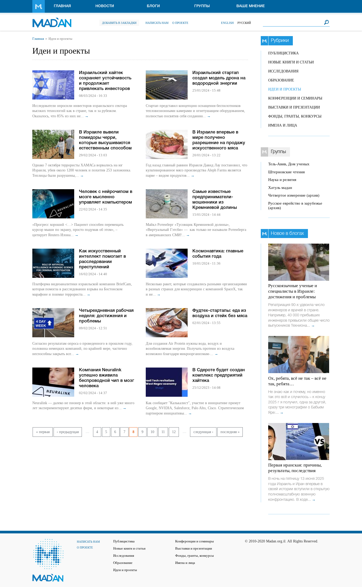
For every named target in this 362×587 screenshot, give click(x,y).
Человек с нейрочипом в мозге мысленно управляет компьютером (105, 197)
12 (174, 432)
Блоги (153, 6)
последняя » (230, 432)
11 (163, 432)
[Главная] (51, 20)
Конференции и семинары (295, 98)
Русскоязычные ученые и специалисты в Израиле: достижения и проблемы (292, 291)
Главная (62, 6)
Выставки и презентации (294, 107)
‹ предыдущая (68, 432)
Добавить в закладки (119, 22)
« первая (43, 432)
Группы (202, 6)
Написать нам (157, 22)
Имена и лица (282, 125)
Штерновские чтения (286, 172)
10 (152, 432)
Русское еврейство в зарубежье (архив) (295, 205)
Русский (244, 22)
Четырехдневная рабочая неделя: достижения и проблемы (106, 316)
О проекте (180, 22)
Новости (104, 6)
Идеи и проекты (284, 89)
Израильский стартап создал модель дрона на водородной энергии (218, 78)
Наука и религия (282, 180)
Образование (281, 80)
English (227, 22)
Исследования (283, 71)
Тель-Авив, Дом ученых (289, 164)
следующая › (203, 432)
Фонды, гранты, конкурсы (294, 116)
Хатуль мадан (280, 187)
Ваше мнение (250, 6)
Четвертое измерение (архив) (293, 195)
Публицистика (283, 53)
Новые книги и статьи (291, 62)
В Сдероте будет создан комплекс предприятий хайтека (218, 375)
